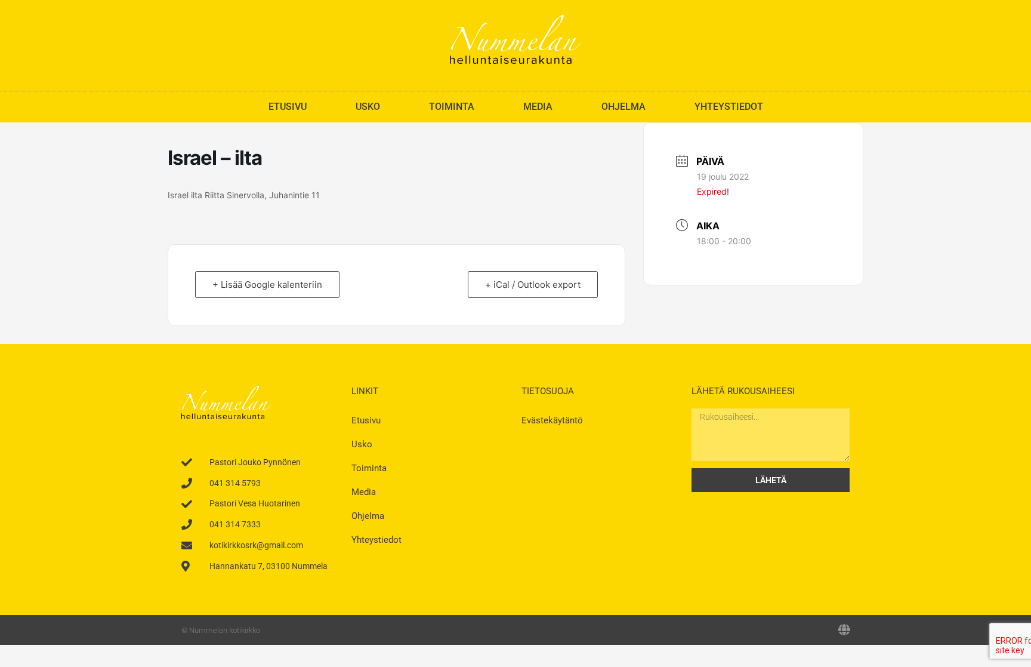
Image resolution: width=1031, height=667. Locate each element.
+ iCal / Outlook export (533, 284)
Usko (368, 106)
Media (537, 106)
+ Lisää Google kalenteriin (267, 284)
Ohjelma (623, 106)
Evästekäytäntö (552, 420)
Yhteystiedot (728, 106)
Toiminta (451, 106)
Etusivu (287, 106)
